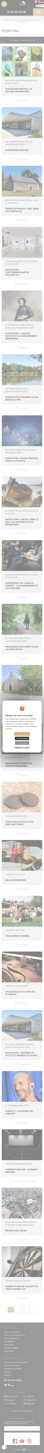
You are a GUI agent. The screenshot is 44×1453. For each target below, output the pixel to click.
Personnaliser (22, 743)
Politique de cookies (22, 747)
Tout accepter (23, 734)
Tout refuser (23, 738)
